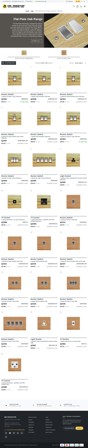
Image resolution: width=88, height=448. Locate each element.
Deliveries (30, 427)
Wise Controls (49, 432)
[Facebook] (10, 433)
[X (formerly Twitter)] (6, 437)
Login (47, 417)
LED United (31, 432)
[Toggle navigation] (85, 6)
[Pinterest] (14, 433)
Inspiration (31, 430)
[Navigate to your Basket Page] (81, 6)
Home (27, 11)
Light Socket (73, 178)
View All (36, 41)
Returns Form (49, 422)
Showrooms (48, 427)
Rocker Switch (11, 95)
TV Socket (13, 218)
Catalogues (31, 422)
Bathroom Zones (32, 417)
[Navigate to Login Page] (77, 6)
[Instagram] (6, 433)
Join (78, 428)
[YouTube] (21, 433)
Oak (32, 11)
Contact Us (31, 424)
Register (48, 419)
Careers (30, 419)
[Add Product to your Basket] (6, 88)
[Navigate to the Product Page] (15, 78)
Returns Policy (49, 424)
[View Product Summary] (22, 88)
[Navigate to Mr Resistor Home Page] (37, 6)
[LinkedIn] (18, 433)
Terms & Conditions (50, 430)
